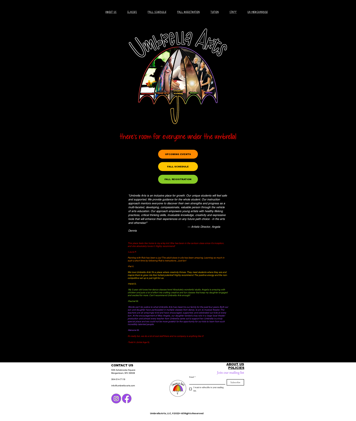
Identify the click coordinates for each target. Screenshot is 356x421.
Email (192, 377)
